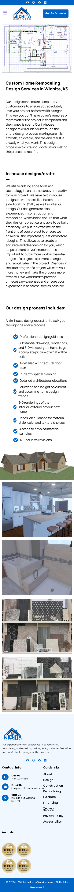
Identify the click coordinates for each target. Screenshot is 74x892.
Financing (50, 803)
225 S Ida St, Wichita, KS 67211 (23, 797)
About (47, 774)
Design (48, 780)
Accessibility (52, 822)
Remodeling (52, 791)
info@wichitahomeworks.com (28, 787)
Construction (53, 786)
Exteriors (49, 797)
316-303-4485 (19, 777)
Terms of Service (49, 809)
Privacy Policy (53, 816)
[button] (5, 13)
